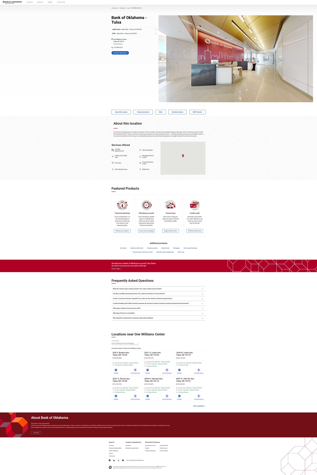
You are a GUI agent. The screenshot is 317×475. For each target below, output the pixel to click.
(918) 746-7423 (117, 384)
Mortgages (176, 248)
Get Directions (118, 44)
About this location (121, 112)
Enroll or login (116, 269)
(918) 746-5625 (148, 384)
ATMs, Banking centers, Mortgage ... (123, 343)
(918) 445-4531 (180, 384)
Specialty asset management (165, 252)
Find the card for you (194, 231)
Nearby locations (177, 112)
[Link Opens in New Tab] (110, 460)
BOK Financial (197, 112)
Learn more (36, 432)
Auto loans (123, 248)
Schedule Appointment (120, 53)
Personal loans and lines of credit (143, 252)
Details (116, 373)
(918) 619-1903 (180, 358)
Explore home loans (170, 231)
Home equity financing (190, 248)
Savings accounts (152, 248)
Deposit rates (165, 248)
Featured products (143, 112)
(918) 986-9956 (117, 358)
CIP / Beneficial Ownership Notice (134, 460)
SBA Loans (181, 252)
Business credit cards (136, 248)
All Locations (198, 406)
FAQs (160, 112)
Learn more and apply (146, 231)
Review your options (122, 231)
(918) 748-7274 (148, 358)
